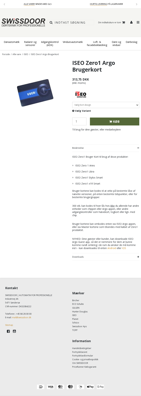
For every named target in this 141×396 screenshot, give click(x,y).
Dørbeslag (131, 42)
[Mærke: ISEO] (80, 94)
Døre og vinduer (116, 43)
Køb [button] (116, 121)
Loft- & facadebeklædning (97, 43)
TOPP (75, 330)
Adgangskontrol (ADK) (50, 43)
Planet (75, 319)
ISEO (74, 315)
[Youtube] (15, 331)
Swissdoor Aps (79, 326)
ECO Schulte (78, 304)
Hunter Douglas (80, 311)
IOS (124, 248)
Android (111, 248)
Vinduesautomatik (73, 42)
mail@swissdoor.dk (21, 317)
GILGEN (75, 307)
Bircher (75, 300)
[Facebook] (9, 331)
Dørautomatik (11, 42)
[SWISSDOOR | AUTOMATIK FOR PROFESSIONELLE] (23, 22)
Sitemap (9, 325)
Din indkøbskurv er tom (109, 22)
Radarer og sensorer (30, 43)
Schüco (75, 322)
